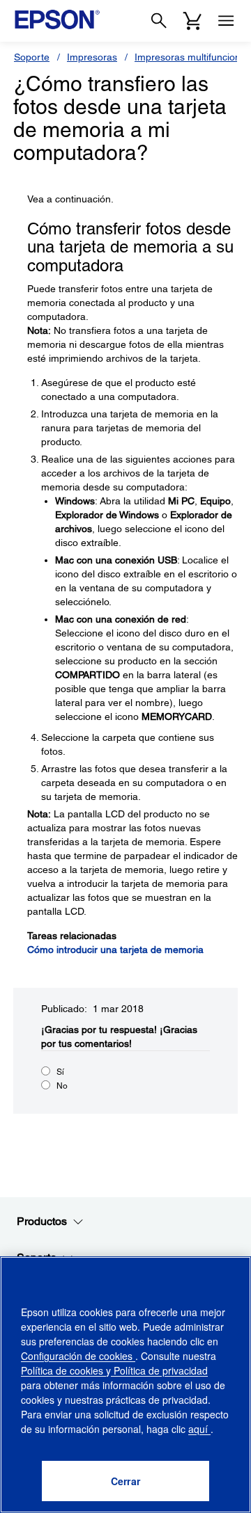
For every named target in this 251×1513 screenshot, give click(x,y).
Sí (60, 1072)
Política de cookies (63, 1370)
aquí (199, 1429)
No (62, 1086)
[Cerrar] (125, 1481)
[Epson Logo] (57, 19)
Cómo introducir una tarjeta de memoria (115, 949)
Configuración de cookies (78, 1356)
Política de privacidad (159, 1370)
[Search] (159, 21)
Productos (42, 1221)
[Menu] (226, 21)
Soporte (32, 57)
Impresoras (92, 57)
